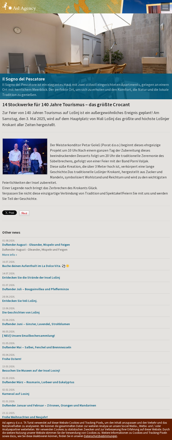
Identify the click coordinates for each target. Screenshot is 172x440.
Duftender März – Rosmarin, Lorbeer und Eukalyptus (38, 382)
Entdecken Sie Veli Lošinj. (19, 301)
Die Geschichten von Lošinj (21, 312)
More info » (9, 255)
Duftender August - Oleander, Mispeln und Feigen (36, 245)
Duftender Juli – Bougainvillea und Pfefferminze (35, 289)
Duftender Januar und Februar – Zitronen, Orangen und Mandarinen (49, 405)
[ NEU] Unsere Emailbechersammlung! (28, 336)
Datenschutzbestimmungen (100, 436)
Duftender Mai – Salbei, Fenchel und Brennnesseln (36, 347)
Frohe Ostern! (11, 359)
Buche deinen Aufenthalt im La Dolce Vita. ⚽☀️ (35, 266)
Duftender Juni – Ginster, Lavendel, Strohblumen (36, 324)
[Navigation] (165, 6)
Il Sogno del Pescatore (23, 79)
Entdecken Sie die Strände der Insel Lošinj (31, 277)
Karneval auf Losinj (15, 394)
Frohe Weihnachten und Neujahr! (25, 417)
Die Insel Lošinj (19, 6)
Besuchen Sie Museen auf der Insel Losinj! (31, 370)
